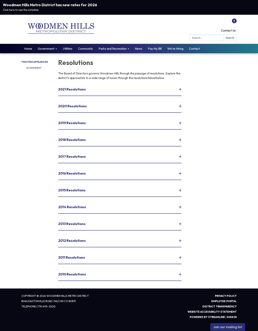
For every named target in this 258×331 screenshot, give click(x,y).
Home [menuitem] (28, 48)
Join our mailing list (227, 327)
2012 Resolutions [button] (72, 240)
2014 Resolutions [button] (72, 207)
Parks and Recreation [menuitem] (113, 48)
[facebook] (234, 22)
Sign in (232, 317)
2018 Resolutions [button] (72, 140)
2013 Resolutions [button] (72, 224)
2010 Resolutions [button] (72, 274)
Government (34, 68)
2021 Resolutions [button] (72, 89)
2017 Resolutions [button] (72, 156)
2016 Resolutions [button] (72, 173)
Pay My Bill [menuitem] (155, 48)
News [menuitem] (138, 48)
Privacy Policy (226, 296)
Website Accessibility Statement (212, 311)
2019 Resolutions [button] (72, 123)
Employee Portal (224, 301)
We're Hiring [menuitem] (175, 48)
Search (230, 37)
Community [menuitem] (85, 48)
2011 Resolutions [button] (71, 257)
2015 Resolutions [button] (72, 190)
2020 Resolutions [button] (72, 106)
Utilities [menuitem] (67, 48)
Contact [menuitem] (194, 48)
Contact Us (228, 30)
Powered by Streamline (207, 317)
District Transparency (219, 306)
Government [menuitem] (46, 48)
